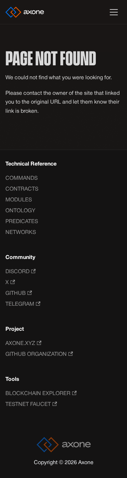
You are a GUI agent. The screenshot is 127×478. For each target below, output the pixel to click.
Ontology (20, 211)
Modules (18, 200)
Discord (17, 271)
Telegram (19, 304)
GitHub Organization (36, 354)
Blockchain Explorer (37, 393)
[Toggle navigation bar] (114, 12)
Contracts (21, 189)
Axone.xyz (20, 343)
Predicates (21, 221)
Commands (21, 178)
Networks (20, 232)
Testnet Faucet (28, 404)
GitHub (15, 293)
